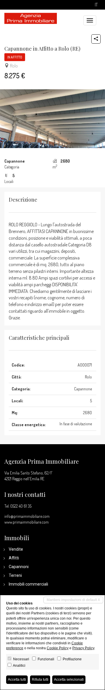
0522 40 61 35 (21, 506)
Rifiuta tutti (40, 679)
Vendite (16, 549)
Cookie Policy (58, 648)
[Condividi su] (96, 39)
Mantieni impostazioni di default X (73, 600)
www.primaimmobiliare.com (26, 522)
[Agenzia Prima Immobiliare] (30, 18)
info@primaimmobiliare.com (27, 516)
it (96, 5)
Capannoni (19, 566)
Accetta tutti (17, 679)
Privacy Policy (83, 648)
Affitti (14, 558)
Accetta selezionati (69, 679)
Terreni (15, 575)
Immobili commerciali (28, 584)
